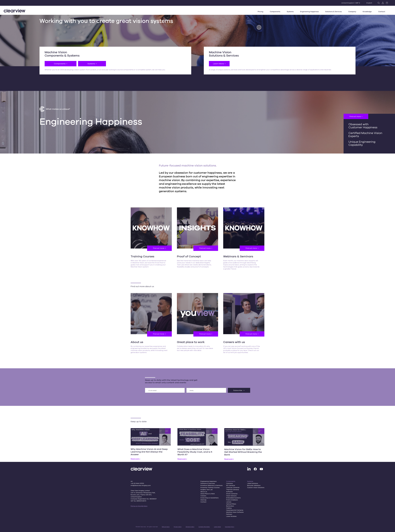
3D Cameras (230, 485)
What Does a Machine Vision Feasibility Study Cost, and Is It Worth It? (194, 452)
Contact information (204, 526)
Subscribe (238, 390)
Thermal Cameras (232, 489)
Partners (229, 514)
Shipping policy (190, 526)
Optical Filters (231, 504)
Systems (91, 64)
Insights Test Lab (206, 489)
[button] (379, 3)
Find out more (355, 116)
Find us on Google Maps (139, 506)
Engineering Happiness (208, 481)
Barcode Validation (254, 485)
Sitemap (203, 500)
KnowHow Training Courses (210, 487)
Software (229, 491)
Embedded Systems (233, 498)
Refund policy (166, 526)
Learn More (218, 64)
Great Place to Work (207, 493)
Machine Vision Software (235, 512)
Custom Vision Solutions (255, 487)
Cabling (229, 508)
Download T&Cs (229, 526)
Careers (203, 496)
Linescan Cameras (232, 487)
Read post (135, 459)
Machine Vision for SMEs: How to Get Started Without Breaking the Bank (243, 452)
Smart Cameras (232, 493)
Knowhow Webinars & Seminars (211, 485)
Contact (203, 502)
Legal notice (217, 526)
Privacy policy (178, 526)
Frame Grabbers (232, 500)
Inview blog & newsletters (209, 498)
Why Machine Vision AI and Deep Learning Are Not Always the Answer (149, 452)
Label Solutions (252, 483)
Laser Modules (231, 516)
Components (60, 64)
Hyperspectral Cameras (234, 510)
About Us (203, 491)
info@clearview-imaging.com (141, 485)
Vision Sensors (231, 496)
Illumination (230, 506)
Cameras (229, 483)
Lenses (228, 502)
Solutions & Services (207, 483)
